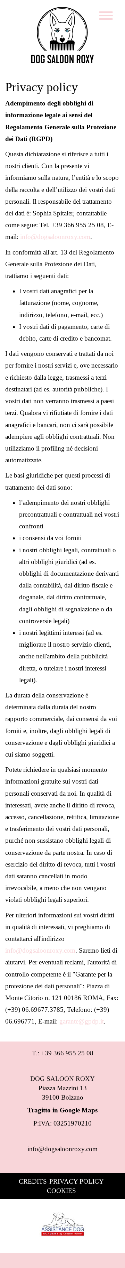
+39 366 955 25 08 (67, 1053)
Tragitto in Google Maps (62, 1110)
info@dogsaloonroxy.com (62, 1149)
